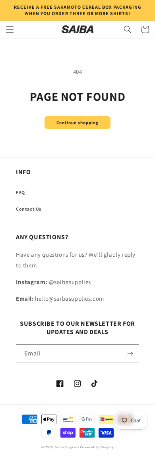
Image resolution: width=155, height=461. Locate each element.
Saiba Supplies (67, 447)
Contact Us (28, 209)
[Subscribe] (130, 353)
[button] (10, 29)
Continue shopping (77, 122)
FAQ (20, 192)
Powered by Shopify (97, 447)
